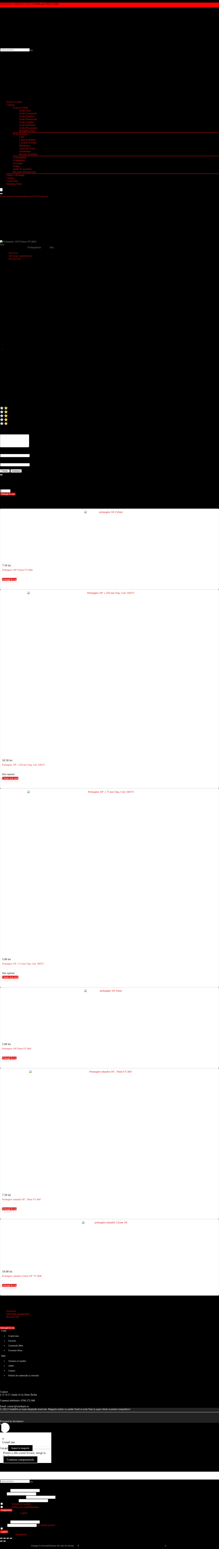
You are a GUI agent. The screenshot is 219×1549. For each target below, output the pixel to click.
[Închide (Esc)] (11, 1538)
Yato (2, 244)
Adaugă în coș (8, 494)
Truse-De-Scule (27, 148)
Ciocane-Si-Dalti (27, 142)
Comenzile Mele (15, 1345)
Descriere (11, 1311)
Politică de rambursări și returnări (23, 1375)
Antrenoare (28, 196)
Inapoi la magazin (20, 1448)
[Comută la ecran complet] (4, 1538)
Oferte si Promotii (15, 175)
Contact (10, 178)
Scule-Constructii (28, 113)
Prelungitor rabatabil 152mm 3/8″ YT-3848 (22, 1276)
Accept (16, 1504)
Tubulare (19, 196)
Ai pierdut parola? (46, 1525)
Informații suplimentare (18, 1314)
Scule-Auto (25, 110)
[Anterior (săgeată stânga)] (1, 1541)
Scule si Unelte (20, 107)
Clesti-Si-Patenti (27, 139)
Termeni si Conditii (17, 1361)
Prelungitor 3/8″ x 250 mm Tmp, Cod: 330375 (23, 765)
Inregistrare (6, 1510)
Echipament (19, 160)
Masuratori (24, 145)
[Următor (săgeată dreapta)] (4, 1541)
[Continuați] (1, 474)
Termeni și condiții (21, 1504)
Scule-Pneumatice (28, 128)
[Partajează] (7, 1538)
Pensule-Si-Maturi (28, 154)
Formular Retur (14, 184)
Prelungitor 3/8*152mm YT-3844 (17, 570)
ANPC (11, 1366)
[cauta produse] (31, 50)
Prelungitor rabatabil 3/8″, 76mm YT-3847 (21, 1199)
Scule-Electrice (26, 116)
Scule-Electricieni (28, 119)
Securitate (18, 163)
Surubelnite (25, 151)
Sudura (16, 166)
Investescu (18, 1421)
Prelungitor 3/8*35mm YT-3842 (16, 1048)
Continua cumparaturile (20, 1459)
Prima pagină (5, 196)
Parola (12, 1497)
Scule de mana (20, 134)
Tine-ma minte (10, 1528)
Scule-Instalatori (27, 125)
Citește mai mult (10, 778)
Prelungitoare (42, 196)
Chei (21, 137)
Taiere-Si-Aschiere (22, 169)
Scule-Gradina (26, 122)
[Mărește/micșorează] (1, 1538)
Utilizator (4, 1490)
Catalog (10, 104)
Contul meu (12, 181)
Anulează (16, 471)
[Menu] (1, 189)
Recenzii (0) (15, 258)
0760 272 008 (28, 1400)
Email (3, 1493)
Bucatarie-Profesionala (24, 172)
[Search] (1, 193)
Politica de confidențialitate (25, 1507)
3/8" (35, 196)
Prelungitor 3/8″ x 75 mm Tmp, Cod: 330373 (23, 964)
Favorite (12, 1341)
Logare (4, 1532)
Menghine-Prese (27, 130)
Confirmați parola (9, 1500)
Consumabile (19, 157)
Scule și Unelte (14, 102)
